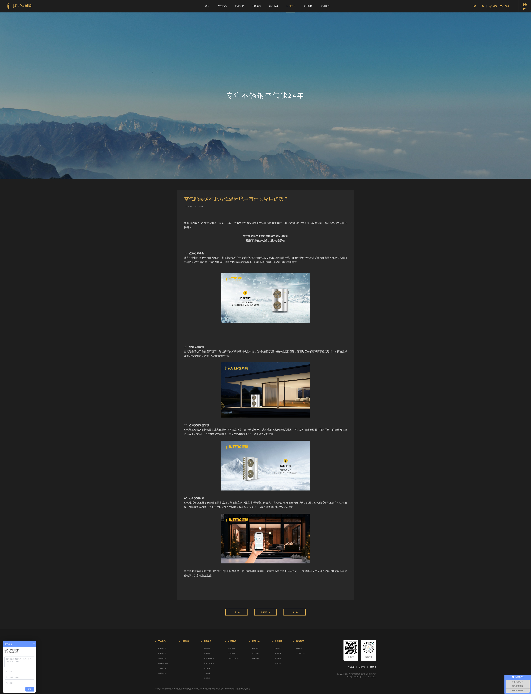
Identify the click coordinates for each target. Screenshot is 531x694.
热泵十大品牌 (230, 689)
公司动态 (255, 653)
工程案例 (256, 6)
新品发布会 (256, 658)
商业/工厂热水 (209, 663)
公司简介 (278, 648)
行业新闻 (255, 648)
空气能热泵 (178, 689)
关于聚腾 (308, 6)
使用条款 (372, 667)
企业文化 (278, 653)
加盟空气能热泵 (218, 689)
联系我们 (325, 6)
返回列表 (264, 612)
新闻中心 (290, 6)
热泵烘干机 (162, 658)
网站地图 (351, 667)
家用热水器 (162, 648)
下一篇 (295, 612)
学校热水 (207, 648)
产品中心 (222, 6)
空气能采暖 (198, 689)
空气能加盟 (207, 689)
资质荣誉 (278, 658)
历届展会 (207, 678)
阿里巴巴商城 (233, 658)
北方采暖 (207, 673)
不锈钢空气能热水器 (242, 689)
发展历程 (278, 663)
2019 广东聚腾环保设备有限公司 (357, 674)
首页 (207, 6)
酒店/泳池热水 (209, 658)
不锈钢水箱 (162, 668)
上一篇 (237, 612)
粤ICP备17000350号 (354, 677)
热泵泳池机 (162, 673)
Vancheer (373, 677)
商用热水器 (162, 653)
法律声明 (362, 667)
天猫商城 (231, 653)
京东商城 (231, 648)
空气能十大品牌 (167, 689)
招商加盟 (239, 6)
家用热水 (207, 653)
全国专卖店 (300, 653)
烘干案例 (207, 668)
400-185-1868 (501, 6)
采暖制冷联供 (163, 663)
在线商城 (273, 6)
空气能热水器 (188, 689)
